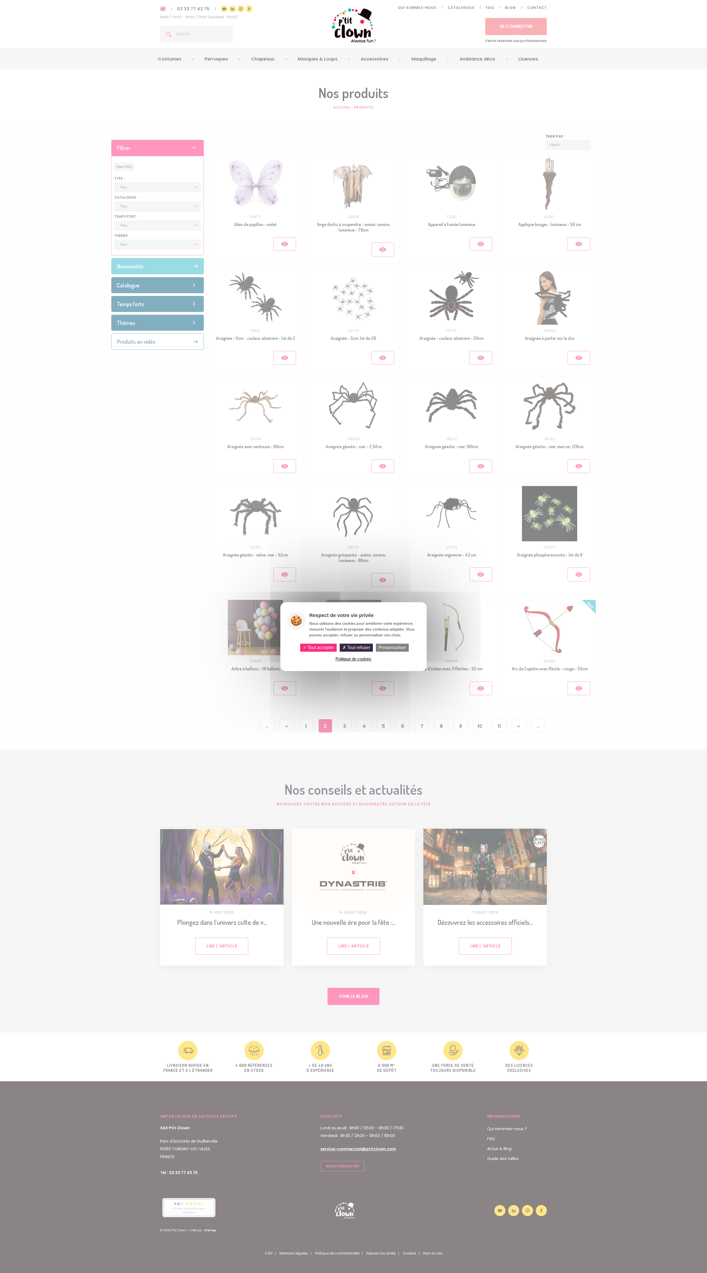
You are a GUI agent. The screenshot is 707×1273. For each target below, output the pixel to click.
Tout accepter (320, 647)
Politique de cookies (353, 659)
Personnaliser (392, 647)
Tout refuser (358, 647)
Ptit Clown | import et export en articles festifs (353, 25)
